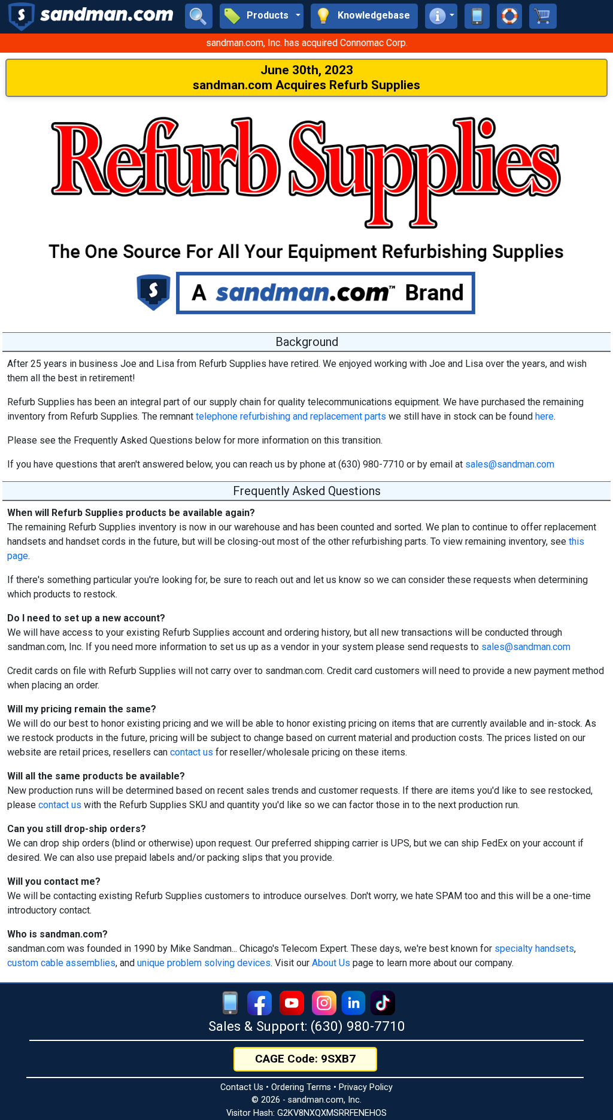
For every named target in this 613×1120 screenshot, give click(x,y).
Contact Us (241, 1087)
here (544, 416)
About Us (331, 963)
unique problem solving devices (204, 963)
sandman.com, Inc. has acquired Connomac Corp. (307, 42)
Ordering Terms (301, 1087)
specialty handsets (534, 948)
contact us (191, 752)
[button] (262, 16)
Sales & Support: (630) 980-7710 (306, 1026)
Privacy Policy (366, 1087)
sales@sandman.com (509, 464)
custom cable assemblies (61, 963)
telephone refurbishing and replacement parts (291, 416)
